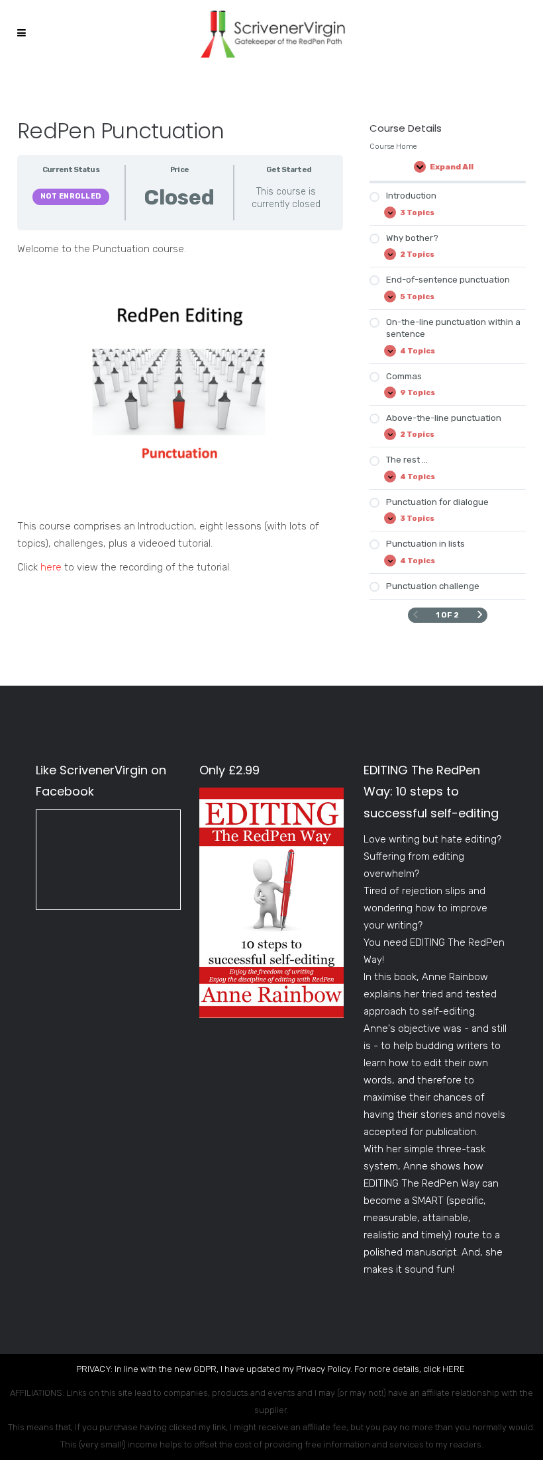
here (51, 567)
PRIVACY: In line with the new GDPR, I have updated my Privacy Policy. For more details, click (259, 1369)
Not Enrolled (70, 196)
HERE (453, 1369)
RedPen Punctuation (120, 131)
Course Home (393, 146)
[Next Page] (479, 615)
